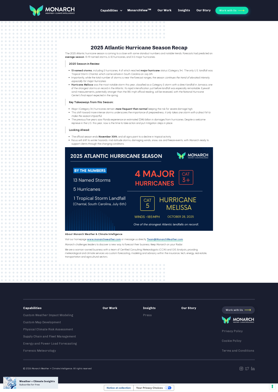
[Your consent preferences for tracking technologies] (272, 386)
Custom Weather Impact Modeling (48, 315)
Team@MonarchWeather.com (165, 239)
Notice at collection (119, 387)
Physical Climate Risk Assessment (48, 329)
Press (147, 315)
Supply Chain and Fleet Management (49, 336)
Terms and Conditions (238, 350)
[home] (52, 10)
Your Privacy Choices (149, 387)
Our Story (203, 10)
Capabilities (109, 10)
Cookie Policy (231, 341)
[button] (110, 10)
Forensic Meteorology (39, 350)
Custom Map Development (42, 322)
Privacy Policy (232, 331)
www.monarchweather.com (104, 239)
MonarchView (139, 10)
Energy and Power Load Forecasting (50, 343)
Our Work (164, 10)
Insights (184, 10)
